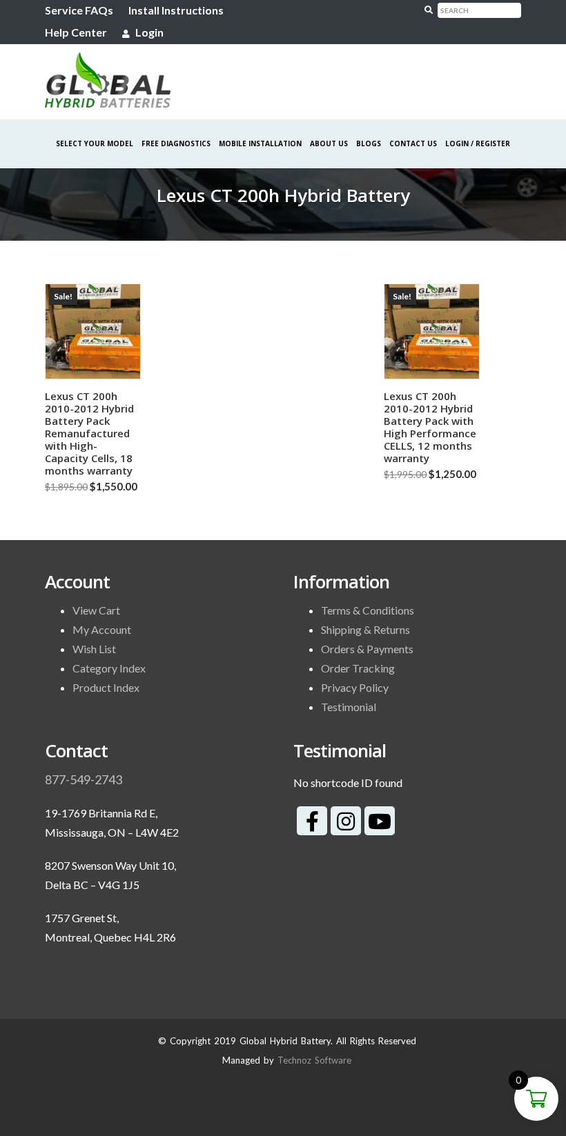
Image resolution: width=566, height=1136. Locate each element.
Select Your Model (94, 143)
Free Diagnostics (176, 143)
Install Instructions (176, 10)
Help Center (76, 32)
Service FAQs (79, 10)
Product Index (105, 687)
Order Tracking (358, 668)
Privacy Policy (355, 687)
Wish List (94, 648)
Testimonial (348, 706)
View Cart (96, 610)
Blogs (368, 143)
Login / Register (477, 143)
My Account (101, 629)
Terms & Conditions (367, 610)
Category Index (109, 668)
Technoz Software (314, 1060)
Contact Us (413, 143)
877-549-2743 (83, 779)
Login (148, 32)
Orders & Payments (367, 648)
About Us (329, 143)
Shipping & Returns (365, 629)
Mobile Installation (260, 143)
